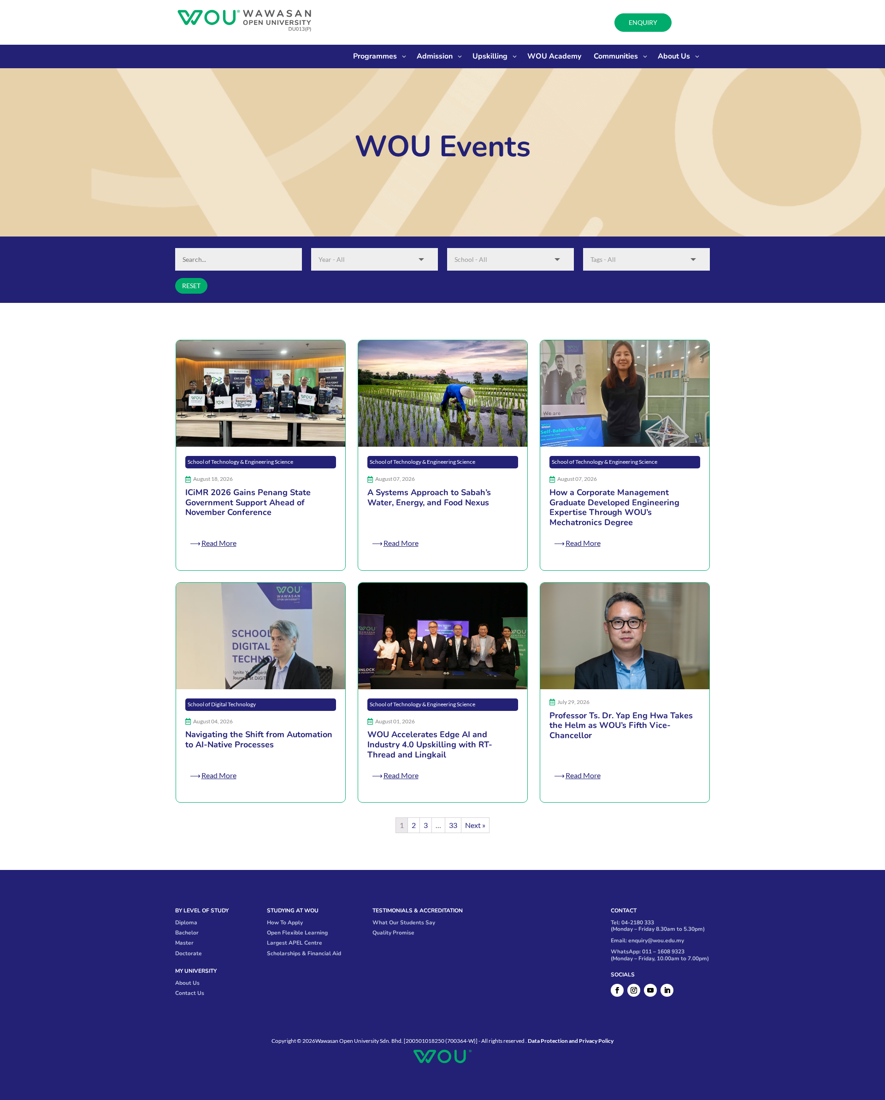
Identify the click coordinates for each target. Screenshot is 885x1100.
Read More (218, 542)
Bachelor (187, 932)
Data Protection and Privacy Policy (571, 1040)
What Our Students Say (403, 922)
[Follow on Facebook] (617, 990)
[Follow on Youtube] (650, 990)
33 (453, 825)
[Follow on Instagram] (633, 990)
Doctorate (188, 953)
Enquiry (643, 22)
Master (184, 942)
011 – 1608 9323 (663, 951)
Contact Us (189, 993)
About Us (187, 983)
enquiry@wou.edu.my (656, 940)
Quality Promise (393, 932)
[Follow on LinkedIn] (667, 990)
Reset (191, 286)
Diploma (186, 922)
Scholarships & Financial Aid (304, 953)
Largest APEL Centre (294, 942)
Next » (475, 825)
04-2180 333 (637, 922)
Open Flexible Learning (297, 932)
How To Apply (285, 922)
